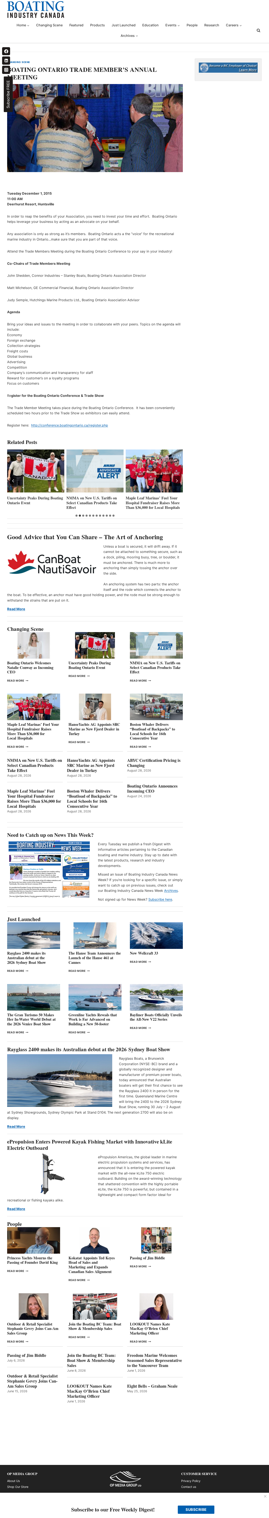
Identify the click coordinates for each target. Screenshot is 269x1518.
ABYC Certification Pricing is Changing (154, 763)
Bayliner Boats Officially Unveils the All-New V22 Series (156, 1017)
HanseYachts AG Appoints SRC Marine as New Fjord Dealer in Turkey (151, 503)
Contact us (188, 1487)
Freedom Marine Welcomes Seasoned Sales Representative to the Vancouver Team (154, 1360)
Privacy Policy (190, 1481)
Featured (76, 25)
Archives (171, 890)
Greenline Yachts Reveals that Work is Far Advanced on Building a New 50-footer (93, 1019)
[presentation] (35, 470)
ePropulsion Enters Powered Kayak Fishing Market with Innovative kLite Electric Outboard (89, 1145)
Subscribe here (160, 899)
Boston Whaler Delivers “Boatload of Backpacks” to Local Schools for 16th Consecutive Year (152, 731)
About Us (13, 1481)
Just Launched (124, 25)
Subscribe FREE (8, 94)
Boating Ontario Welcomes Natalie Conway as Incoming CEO (30, 667)
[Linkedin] (6, 60)
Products (97, 25)
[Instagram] (6, 70)
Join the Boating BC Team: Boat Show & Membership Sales (95, 1326)
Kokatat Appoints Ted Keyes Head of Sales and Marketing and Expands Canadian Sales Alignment (92, 1264)
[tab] (76, 516)
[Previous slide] (13, 481)
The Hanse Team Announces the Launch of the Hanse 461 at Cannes (95, 957)
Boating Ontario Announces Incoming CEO (152, 789)
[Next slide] (176, 481)
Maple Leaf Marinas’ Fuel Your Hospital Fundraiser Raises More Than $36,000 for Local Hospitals (93, 503)
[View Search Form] (258, 30)
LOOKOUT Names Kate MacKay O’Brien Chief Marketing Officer (150, 1328)
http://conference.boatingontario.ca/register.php (69, 425)
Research (211, 25)
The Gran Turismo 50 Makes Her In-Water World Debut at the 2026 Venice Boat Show (31, 1019)
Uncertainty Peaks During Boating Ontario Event (90, 665)
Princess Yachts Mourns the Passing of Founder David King (32, 1260)
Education (150, 25)
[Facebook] (6, 51)
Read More (16, 609)
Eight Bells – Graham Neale (152, 1386)
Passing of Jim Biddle (147, 1258)
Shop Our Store (17, 1487)
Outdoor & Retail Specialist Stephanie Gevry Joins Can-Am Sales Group (32, 1328)
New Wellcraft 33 (144, 953)
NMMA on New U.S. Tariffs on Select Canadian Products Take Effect (32, 503)
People (192, 25)
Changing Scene (49, 25)
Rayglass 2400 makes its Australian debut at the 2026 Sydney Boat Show (26, 957)
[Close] (265, 1496)
